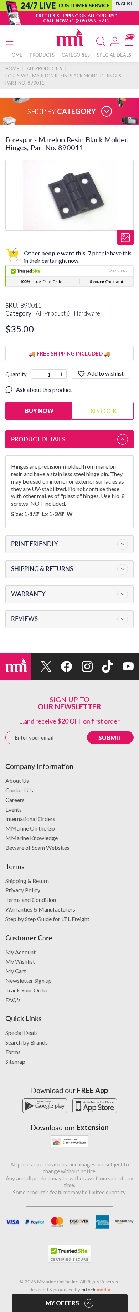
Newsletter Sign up (28, 980)
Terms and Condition (30, 899)
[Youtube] (123, 666)
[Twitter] (41, 666)
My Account (20, 952)
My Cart (15, 971)
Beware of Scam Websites (37, 847)
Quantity (16, 374)
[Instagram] (82, 666)
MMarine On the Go (30, 828)
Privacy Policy (22, 890)
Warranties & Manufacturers (40, 909)
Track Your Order (26, 990)
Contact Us (19, 790)
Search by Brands (26, 1042)
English (124, 3)
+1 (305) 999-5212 (89, 21)
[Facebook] (62, 666)
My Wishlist (20, 961)
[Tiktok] (103, 666)
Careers (15, 799)
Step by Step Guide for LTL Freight (47, 918)
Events (13, 809)
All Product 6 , (55, 313)
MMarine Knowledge (31, 837)
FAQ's (13, 999)
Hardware (87, 313)
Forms (13, 1051)
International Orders (30, 818)
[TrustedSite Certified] (69, 1254)
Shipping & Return (27, 880)
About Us (17, 780)
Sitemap (15, 1061)
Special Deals (21, 1032)
